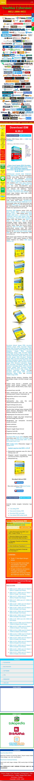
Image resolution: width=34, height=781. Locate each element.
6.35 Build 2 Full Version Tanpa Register (17, 191)
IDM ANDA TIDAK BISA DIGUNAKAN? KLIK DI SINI (19, 170)
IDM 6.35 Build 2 (16, 181)
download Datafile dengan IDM (22, 348)
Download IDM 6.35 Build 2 (24, 218)
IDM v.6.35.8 (13, 641)
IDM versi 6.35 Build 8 (24, 641)
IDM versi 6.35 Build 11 (25, 634)
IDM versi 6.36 (21, 619)
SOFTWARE (6, 671)
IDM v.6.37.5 (13, 596)
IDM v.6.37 (13, 600)
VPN (4, 675)
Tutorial (20, 777)
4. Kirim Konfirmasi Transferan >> (17, 546)
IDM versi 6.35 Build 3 (24, 649)
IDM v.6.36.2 (13, 615)
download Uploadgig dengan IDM (16, 366)
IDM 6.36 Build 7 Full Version (18, 605)
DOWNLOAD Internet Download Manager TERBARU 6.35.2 (19, 201)
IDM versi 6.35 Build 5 (24, 645)
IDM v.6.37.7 (13, 592)
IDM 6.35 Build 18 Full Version (18, 624)
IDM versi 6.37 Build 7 (24, 592)
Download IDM (10, 210)
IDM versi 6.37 (21, 600)
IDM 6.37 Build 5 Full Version (18, 598)
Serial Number (10, 218)
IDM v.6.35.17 (14, 626)
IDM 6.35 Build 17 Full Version (18, 628)
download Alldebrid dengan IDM (19, 346)
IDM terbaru (14, 175)
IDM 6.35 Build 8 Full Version (18, 643)
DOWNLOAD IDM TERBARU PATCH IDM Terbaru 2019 (19, 215)
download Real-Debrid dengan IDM (19, 360)
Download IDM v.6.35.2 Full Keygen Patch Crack (19, 440)
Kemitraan (14, 777)
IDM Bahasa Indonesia (20, 168)
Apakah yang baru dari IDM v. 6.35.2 (18, 448)
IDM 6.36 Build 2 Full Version (18, 616)
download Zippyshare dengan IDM (17, 370)
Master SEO (23, 775)
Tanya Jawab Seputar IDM (16, 165)
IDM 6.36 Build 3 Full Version (18, 613)
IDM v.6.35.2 (13, 652)
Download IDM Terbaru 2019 (14, 190)
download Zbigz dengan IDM (23, 369)
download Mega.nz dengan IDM (22, 354)
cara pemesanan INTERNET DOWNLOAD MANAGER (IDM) (18, 524)
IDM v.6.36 (13, 619)
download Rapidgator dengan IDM (16, 360)
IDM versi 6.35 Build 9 (24, 637)
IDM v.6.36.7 (13, 604)
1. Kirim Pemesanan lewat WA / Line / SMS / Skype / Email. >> (18, 532)
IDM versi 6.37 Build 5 (24, 596)
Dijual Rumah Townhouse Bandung (8, 759)
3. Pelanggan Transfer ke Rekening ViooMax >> (17, 542)
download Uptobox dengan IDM (19, 366)
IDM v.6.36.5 (13, 607)
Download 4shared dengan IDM (15, 345)
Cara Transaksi (14, 773)
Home (3, 2)
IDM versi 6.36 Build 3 (24, 611)
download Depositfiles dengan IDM (16, 349)
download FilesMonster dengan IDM (19, 351)
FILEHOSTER (6, 662)
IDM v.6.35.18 (14, 622)
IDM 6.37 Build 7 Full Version (18, 594)
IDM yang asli (16, 204)
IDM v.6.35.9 (13, 637)
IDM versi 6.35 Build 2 (22, 438)
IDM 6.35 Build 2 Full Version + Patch (19, 220)
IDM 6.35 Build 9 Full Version (18, 639)
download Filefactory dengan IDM (19, 350)
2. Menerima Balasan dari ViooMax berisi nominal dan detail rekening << (18, 537)
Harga (7, 773)
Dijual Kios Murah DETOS (6, 753)
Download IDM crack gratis (17, 513)
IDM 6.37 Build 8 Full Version (18, 590)
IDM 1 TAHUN (12, 527)
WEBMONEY (6, 679)
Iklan (29, 775)
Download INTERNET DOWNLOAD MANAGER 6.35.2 (19, 180)
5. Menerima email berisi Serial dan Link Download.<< (17, 550)
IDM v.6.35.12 (14, 630)
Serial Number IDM (12, 212)
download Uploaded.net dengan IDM (20, 364)
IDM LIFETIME (25, 527)
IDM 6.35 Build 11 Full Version (18, 635)
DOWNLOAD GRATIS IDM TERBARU (18, 174)
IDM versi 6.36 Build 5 (24, 607)
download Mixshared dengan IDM (16, 355)
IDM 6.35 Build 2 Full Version (18, 653)
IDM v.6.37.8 (13, 589)
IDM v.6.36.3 (13, 611)
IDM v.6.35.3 (13, 649)
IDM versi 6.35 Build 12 (25, 630)
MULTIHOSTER (7, 666)
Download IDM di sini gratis (14, 436)
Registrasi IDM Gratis (21, 167)
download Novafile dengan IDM (19, 356)
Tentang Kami (24, 773)
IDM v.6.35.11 (13, 634)
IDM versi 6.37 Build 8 (24, 589)
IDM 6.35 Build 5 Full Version (18, 646)
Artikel (17, 775)
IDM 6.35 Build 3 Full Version (18, 650)
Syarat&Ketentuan (8, 775)
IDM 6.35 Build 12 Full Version (18, 631)
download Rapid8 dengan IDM (22, 358)
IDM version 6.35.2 (12, 439)
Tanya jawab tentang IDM (17, 511)
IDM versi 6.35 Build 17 (25, 626)
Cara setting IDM (14, 508)
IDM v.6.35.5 (13, 645)
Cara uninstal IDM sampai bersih (18, 515)
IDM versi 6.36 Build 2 (24, 615)
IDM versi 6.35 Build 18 (25, 622)
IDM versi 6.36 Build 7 (24, 604)
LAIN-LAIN (5, 683)
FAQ (31, 773)
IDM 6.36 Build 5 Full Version (18, 609)
